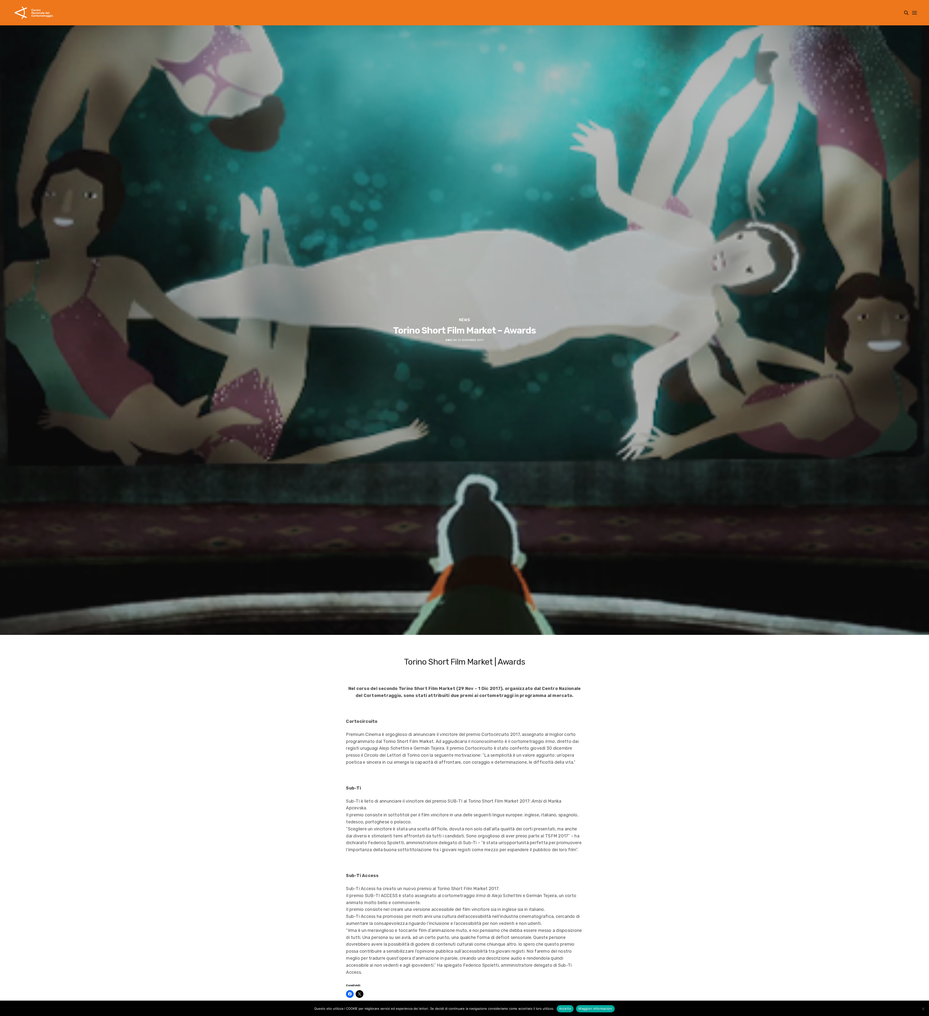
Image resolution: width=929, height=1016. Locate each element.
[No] (923, 1008)
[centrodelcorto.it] (33, 13)
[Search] (906, 13)
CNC (448, 340)
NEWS (464, 320)
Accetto (565, 1008)
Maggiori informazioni (595, 1008)
